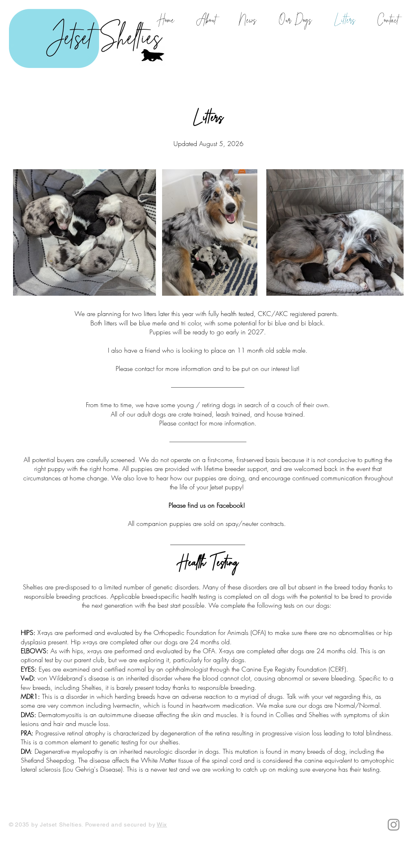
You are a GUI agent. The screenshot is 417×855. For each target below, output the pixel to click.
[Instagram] (394, 825)
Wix (162, 824)
